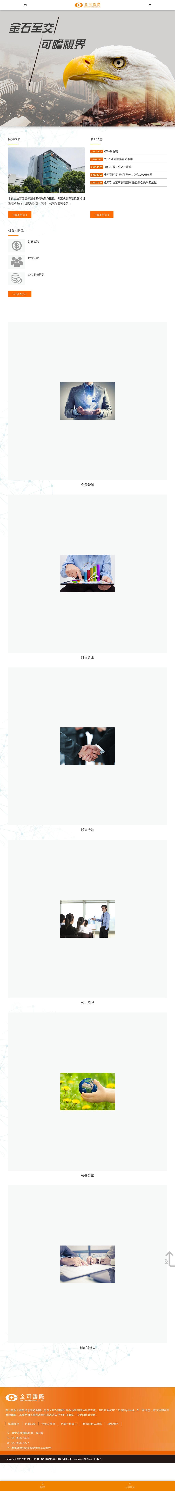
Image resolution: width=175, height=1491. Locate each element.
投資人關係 (48, 1423)
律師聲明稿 (104, 151)
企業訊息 (30, 1423)
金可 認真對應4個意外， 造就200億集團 (121, 174)
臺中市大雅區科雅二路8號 (27, 1432)
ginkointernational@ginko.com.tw (31, 1447)
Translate (52, 1482)
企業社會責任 (69, 1423)
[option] (87, 68)
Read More (19, 214)
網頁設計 (89, 1459)
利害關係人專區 (92, 1423)
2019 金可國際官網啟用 (112, 159)
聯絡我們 (112, 1423)
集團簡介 (13, 1423)
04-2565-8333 (20, 1437)
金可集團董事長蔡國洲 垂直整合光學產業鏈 (124, 182)
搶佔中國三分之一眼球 (111, 166)
